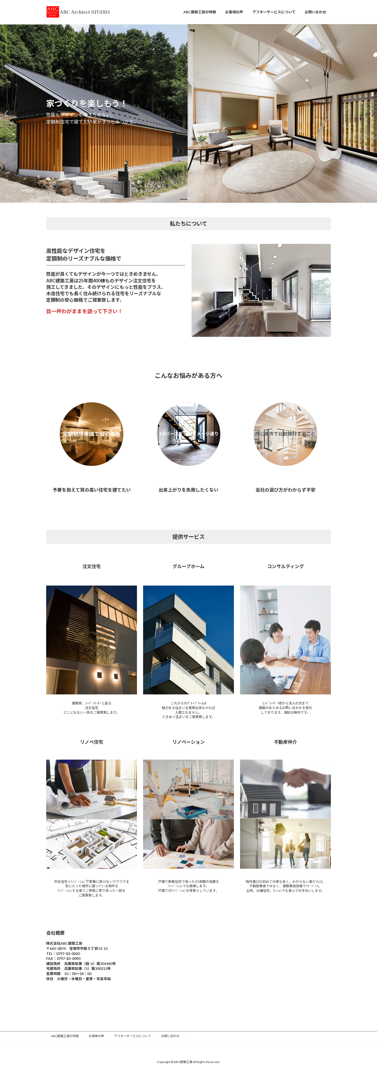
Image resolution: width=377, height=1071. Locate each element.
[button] (183, 199)
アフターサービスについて (132, 1036)
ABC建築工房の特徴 (65, 1036)
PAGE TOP (363, 1034)
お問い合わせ (170, 1036)
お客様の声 (96, 1036)
